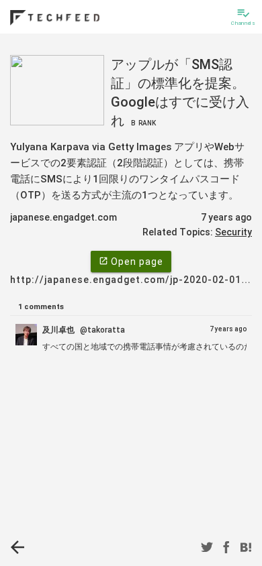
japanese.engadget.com (63, 217)
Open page (131, 261)
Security (233, 232)
